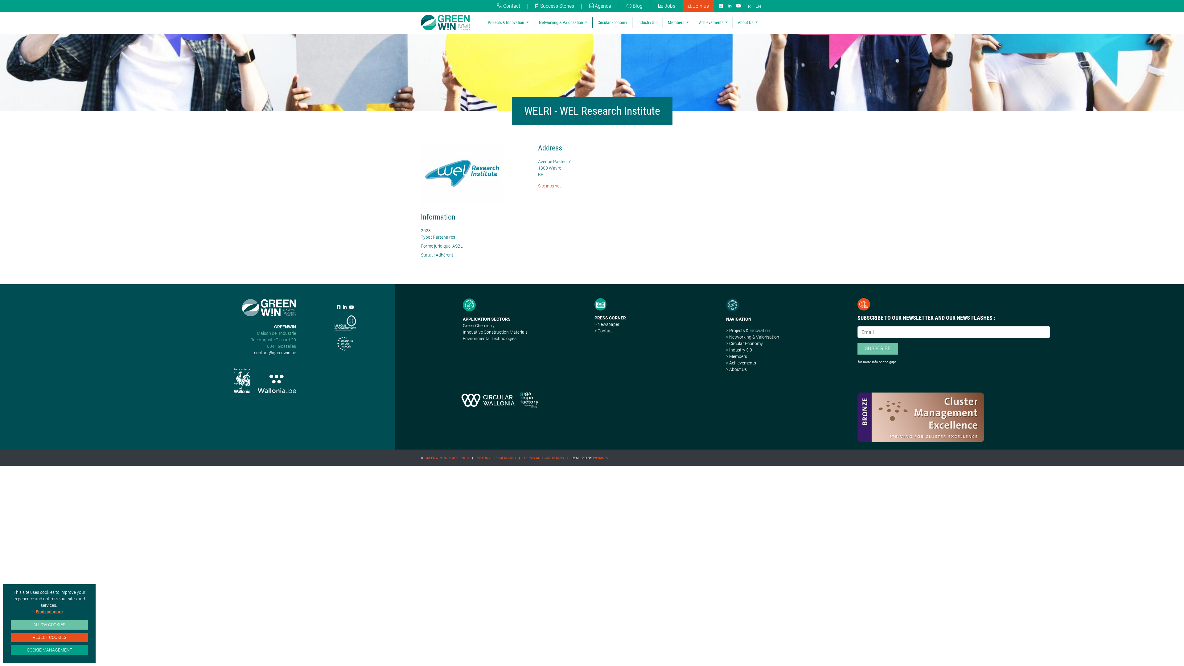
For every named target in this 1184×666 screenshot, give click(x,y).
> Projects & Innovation (748, 330)
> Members (736, 356)
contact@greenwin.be (275, 352)
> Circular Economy (744, 343)
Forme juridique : (436, 246)
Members (676, 22)
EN (758, 6)
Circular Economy (612, 22)
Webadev (600, 458)
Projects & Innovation (506, 22)
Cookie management (49, 650)
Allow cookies (49, 624)
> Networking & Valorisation (752, 337)
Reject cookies (49, 637)
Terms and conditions (544, 458)
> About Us (736, 369)
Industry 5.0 (647, 22)
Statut (427, 255)
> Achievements (741, 362)
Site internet (549, 185)
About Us (746, 22)
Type (425, 237)
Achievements (711, 22)
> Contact (603, 330)
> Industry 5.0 (739, 349)
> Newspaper (606, 324)
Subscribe (877, 349)
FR (748, 6)
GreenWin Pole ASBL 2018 (447, 458)
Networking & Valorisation (561, 22)
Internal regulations (496, 458)
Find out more (49, 611)
